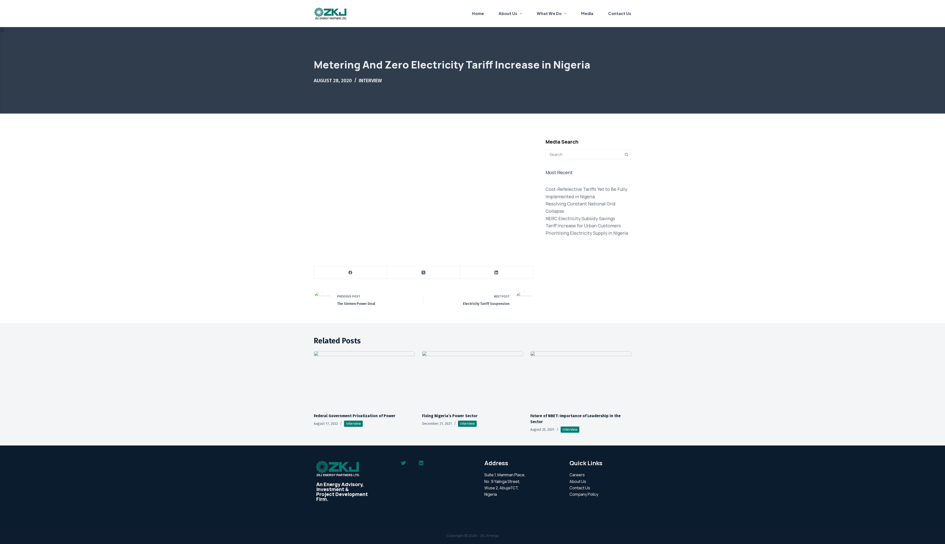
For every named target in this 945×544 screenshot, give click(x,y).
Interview (370, 80)
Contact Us (619, 13)
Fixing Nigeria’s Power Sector (450, 415)
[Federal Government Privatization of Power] (364, 379)
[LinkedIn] (496, 272)
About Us (508, 13)
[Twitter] (403, 463)
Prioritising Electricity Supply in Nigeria (587, 233)
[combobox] (584, 154)
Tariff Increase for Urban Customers (583, 226)
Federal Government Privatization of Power (354, 415)
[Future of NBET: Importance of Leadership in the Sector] (580, 379)
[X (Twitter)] (423, 272)
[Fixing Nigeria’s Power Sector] (472, 379)
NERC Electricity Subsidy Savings (580, 218)
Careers (577, 475)
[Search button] (626, 154)
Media (587, 13)
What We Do (549, 13)
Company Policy (583, 494)
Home (478, 13)
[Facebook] (350, 272)
